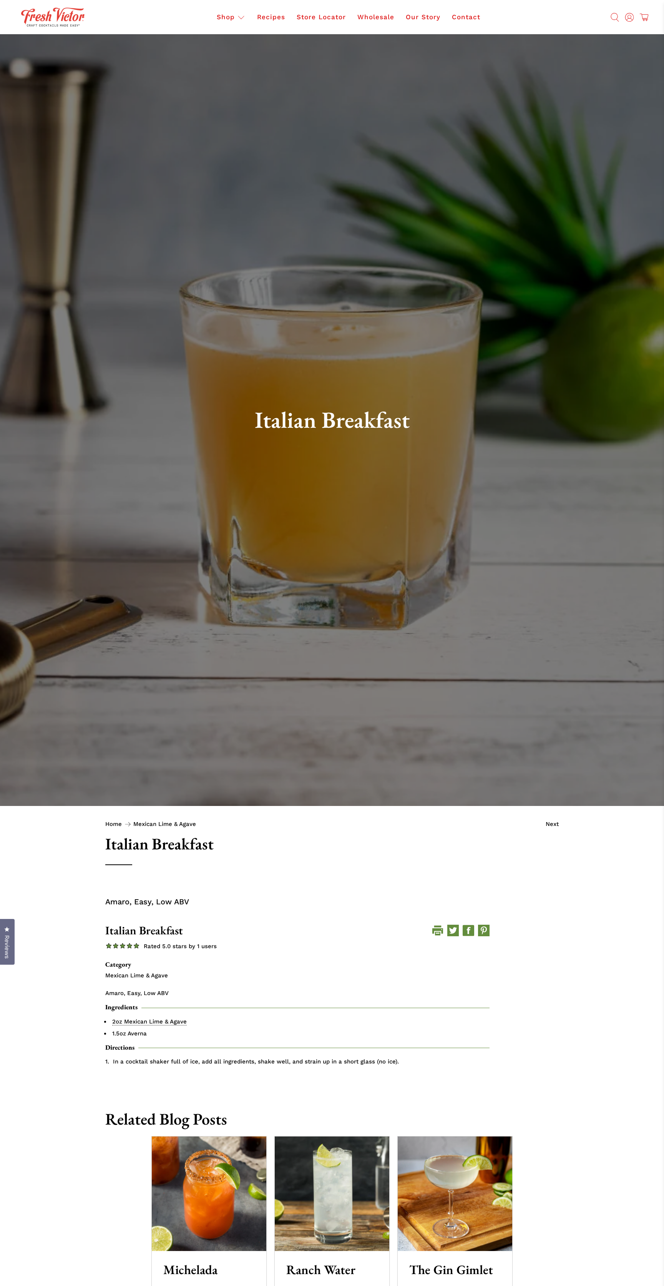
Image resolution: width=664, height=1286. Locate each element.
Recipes (271, 17)
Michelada (190, 1269)
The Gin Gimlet (451, 1269)
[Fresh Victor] (53, 17)
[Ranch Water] (332, 1193)
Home (113, 824)
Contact (466, 17)
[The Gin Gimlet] (455, 1193)
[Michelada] (209, 1193)
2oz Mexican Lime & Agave (149, 1021)
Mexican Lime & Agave (164, 824)
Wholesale (375, 17)
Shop (226, 17)
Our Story (423, 17)
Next (552, 824)
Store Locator (321, 17)
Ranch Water (320, 1269)
